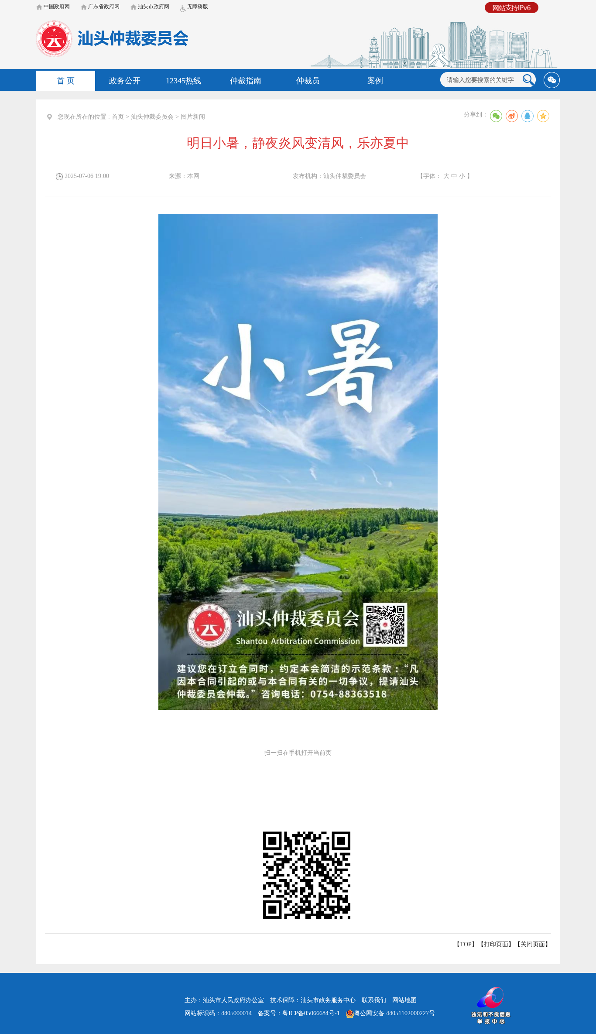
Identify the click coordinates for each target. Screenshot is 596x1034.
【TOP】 (466, 944)
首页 (118, 116)
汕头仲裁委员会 (152, 116)
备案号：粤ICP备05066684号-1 (299, 1013)
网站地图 (404, 1000)
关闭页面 (533, 944)
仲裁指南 (245, 80)
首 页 (66, 80)
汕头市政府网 (153, 6)
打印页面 (496, 944)
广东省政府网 (103, 6)
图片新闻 (193, 116)
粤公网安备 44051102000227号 (394, 1013)
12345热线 (183, 80)
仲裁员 (308, 80)
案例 (375, 80)
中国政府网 (56, 6)
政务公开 (124, 80)
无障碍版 (197, 6)
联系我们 (374, 1000)
